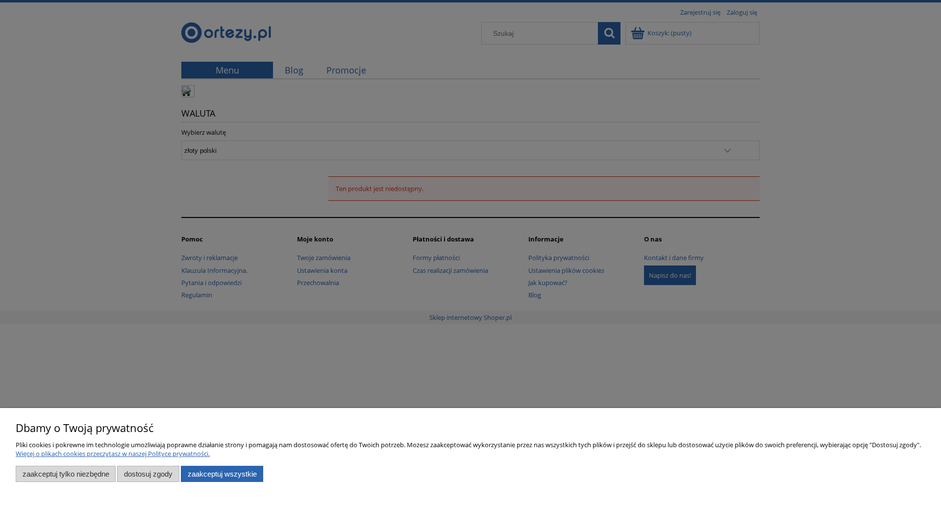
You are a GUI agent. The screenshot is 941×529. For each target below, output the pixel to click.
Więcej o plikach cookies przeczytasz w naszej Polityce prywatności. (113, 453)
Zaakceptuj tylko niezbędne (66, 474)
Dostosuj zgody (148, 474)
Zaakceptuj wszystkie (222, 474)
